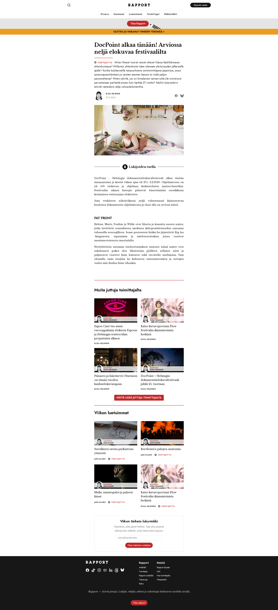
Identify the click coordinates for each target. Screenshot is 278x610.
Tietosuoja (143, 579)
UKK (158, 571)
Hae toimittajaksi (163, 575)
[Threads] (116, 570)
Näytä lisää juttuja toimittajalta (139, 397)
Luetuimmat (135, 14)
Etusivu (105, 14)
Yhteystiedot (162, 579)
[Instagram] (99, 570)
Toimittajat (153, 14)
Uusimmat (119, 14)
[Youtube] (105, 570)
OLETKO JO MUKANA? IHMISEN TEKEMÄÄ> (139, 31)
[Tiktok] (93, 570)
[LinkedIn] (111, 570)
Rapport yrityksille (146, 575)
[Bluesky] (122, 570)
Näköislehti (170, 14)
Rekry (141, 583)
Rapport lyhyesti (163, 567)
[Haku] (91, 5)
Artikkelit (142, 567)
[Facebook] (87, 570)
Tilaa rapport (139, 602)
